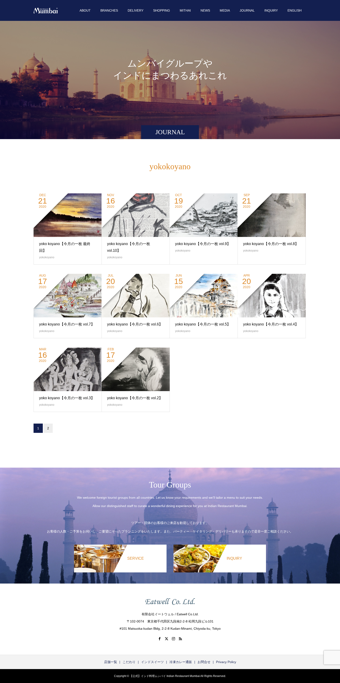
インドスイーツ (152, 662)
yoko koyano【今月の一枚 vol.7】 (67, 324)
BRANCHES (109, 10)
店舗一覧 (110, 662)
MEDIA (225, 10)
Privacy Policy (226, 662)
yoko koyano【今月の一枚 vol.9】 (203, 244)
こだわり (129, 662)
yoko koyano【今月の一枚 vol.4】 (271, 324)
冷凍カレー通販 (180, 662)
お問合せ (204, 662)
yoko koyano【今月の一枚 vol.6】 (135, 324)
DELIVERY (135, 10)
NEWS (205, 10)
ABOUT (85, 10)
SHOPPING (161, 10)
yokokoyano (46, 257)
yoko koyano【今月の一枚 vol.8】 (271, 244)
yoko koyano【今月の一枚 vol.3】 (67, 398)
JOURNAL (247, 10)
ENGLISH (294, 10)
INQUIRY (271, 10)
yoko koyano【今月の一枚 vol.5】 (203, 324)
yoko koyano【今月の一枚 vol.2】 (135, 398)
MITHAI (185, 10)
